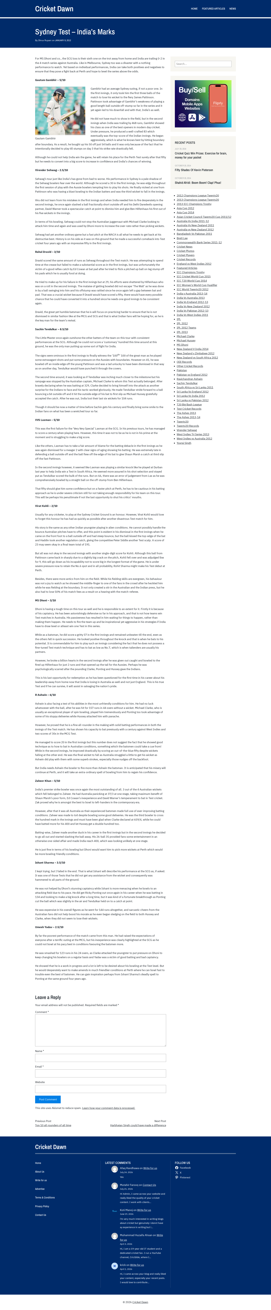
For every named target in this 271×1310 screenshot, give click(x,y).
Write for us (150, 1168)
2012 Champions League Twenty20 (198, 195)
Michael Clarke (185, 336)
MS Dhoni (182, 344)
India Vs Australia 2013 (191, 298)
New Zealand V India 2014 (192, 349)
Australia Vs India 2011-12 (193, 221)
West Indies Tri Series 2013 (193, 434)
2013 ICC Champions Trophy (194, 204)
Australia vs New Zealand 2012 (195, 229)
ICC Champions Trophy (191, 272)
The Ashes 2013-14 (188, 417)
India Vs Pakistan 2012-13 (192, 310)
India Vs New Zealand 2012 (193, 306)
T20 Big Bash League (189, 404)
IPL (179, 319)
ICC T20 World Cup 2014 (192, 280)
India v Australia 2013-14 (192, 293)
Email (39, 1066)
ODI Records (184, 362)
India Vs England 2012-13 (192, 302)
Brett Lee (182, 238)
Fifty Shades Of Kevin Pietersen (194, 170)
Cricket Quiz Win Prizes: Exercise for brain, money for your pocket (201, 155)
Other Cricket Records (190, 366)
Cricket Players (185, 255)
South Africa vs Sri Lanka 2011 (195, 387)
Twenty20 (183, 421)
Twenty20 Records (188, 426)
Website (40, 1082)
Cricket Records (186, 259)
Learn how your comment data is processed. (108, 1108)
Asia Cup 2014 (185, 212)
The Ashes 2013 (186, 413)
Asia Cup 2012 (185, 208)
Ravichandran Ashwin (190, 379)
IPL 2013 (182, 332)
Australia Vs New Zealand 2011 (195, 225)
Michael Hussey (186, 340)
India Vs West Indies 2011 (192, 315)
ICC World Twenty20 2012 (192, 289)
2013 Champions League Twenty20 (198, 199)
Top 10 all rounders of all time (53, 1125)
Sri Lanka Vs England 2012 (193, 391)
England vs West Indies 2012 (194, 264)
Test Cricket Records (189, 409)
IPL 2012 (182, 323)
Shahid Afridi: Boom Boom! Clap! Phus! (198, 183)
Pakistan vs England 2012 (192, 374)
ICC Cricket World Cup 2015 (194, 276)
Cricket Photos (185, 251)
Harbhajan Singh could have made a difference (138, 1125)
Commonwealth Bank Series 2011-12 (199, 242)
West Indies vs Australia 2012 (194, 438)
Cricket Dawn (54, 8)
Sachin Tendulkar (187, 383)
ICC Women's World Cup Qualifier (197, 285)
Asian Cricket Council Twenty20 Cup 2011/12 (204, 217)
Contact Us (149, 1185)
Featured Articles (187, 268)
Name (39, 1051)
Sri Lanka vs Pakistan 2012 (193, 400)
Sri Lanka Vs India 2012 (191, 396)
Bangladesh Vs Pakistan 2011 (194, 234)
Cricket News (184, 246)
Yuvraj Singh (184, 443)
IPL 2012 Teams (186, 327)
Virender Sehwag (187, 430)
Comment (42, 1012)
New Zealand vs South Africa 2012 (197, 357)
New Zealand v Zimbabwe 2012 (195, 353)
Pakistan (182, 370)
